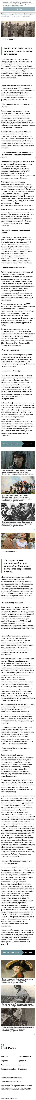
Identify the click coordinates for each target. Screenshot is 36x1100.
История (4, 1056)
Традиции (5, 1065)
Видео (20, 1065)
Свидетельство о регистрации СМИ (11, 1077)
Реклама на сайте (8, 1069)
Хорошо (19, 9)
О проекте (22, 1069)
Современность (24, 1056)
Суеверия (22, 1061)
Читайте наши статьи (17, 444)
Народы (4, 1061)
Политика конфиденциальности (11, 1081)
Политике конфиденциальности (13, 5)
